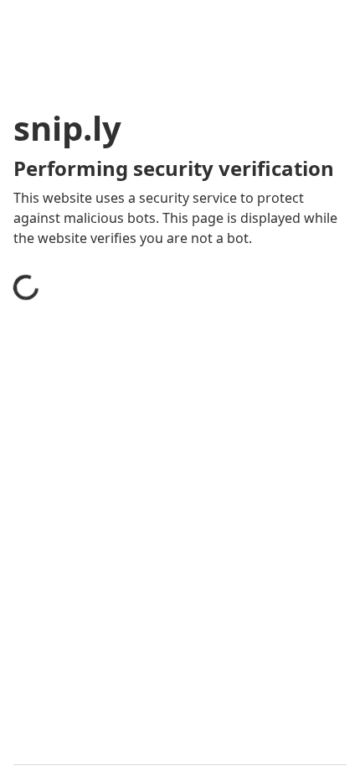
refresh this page (87, 573)
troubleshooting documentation (136, 640)
